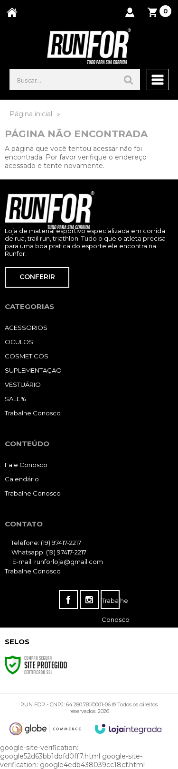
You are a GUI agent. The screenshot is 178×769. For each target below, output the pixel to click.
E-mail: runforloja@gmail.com (57, 561)
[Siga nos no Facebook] (68, 599)
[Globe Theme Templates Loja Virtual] (45, 728)
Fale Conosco (26, 465)
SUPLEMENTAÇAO (33, 370)
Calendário (22, 479)
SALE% (15, 399)
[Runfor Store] (89, 46)
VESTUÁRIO (23, 384)
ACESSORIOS (26, 327)
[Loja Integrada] (128, 729)
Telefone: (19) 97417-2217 (45, 542)
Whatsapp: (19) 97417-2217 (48, 552)
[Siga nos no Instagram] (89, 599)
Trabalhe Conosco (33, 413)
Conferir (37, 276)
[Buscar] (128, 79)
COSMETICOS (26, 356)
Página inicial (30, 114)
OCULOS (19, 342)
